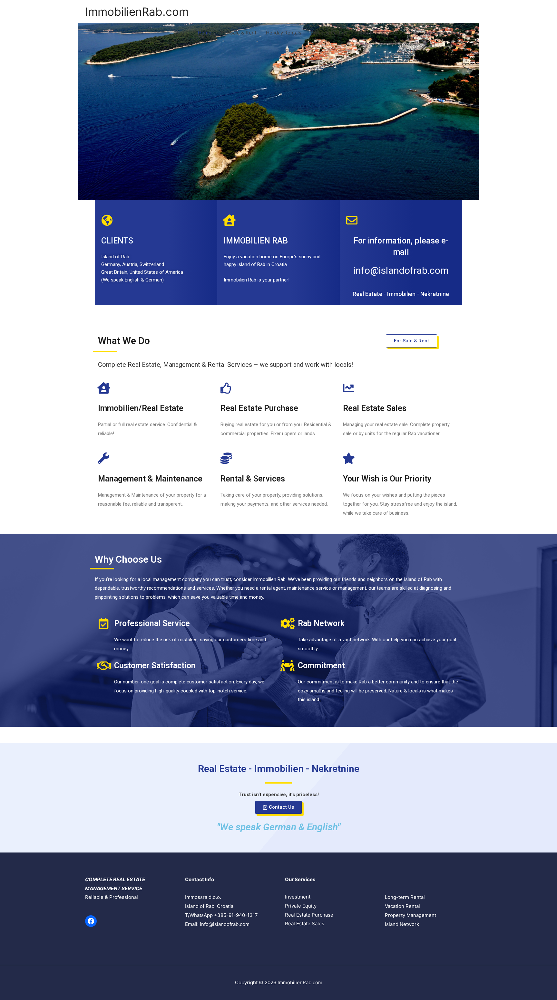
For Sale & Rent (238, 33)
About (364, 33)
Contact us (455, 33)
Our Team (422, 33)
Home (204, 33)
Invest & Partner (329, 33)
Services (391, 33)
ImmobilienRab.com (137, 11)
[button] (411, 341)
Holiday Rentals (283, 33)
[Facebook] (91, 921)
